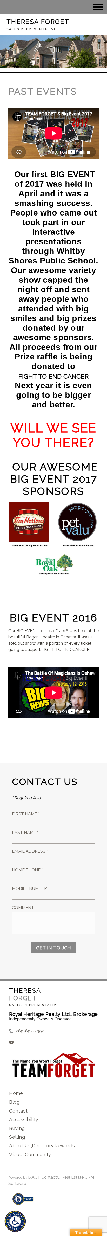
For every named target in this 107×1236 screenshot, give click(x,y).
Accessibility (23, 1119)
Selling (17, 1137)
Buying (17, 1128)
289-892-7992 (30, 1031)
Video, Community (30, 1154)
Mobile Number (29, 888)
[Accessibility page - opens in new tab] (23, 1201)
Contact (18, 1111)
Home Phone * (27, 869)
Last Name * (25, 832)
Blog (14, 1102)
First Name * (25, 813)
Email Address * (30, 851)
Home (16, 1093)
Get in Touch (53, 947)
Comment (23, 907)
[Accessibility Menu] (15, 1221)
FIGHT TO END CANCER (53, 376)
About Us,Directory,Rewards (42, 1145)
